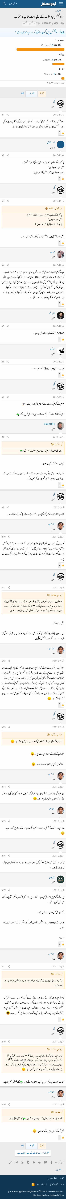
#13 (4, 727)
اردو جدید (51, 1178)
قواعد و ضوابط (54, 1184)
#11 (4, 588)
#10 (4, 537)
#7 (3, 397)
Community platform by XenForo (36, 1192)
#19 (4, 1042)
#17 (4, 890)
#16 (4, 856)
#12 (4, 661)
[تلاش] (4, 4)
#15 (4, 821)
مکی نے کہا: (58, 444)
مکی (61, 23)
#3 (3, 201)
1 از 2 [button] (42, 93)
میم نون (52, 877)
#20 (4, 1105)
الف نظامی (51, 142)
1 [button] (49, 74)
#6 (3, 362)
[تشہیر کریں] (7, 115)
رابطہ (62, 1184)
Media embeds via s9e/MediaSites (48, 1195)
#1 (3, 115)
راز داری (44, 1184)
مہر (60, 1178)
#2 (3, 156)
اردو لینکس (32, 24)
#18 (4, 967)
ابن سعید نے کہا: (56, 595)
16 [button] (47, 45)
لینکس (25, 24)
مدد (38, 1184)
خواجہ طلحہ (52, 313)
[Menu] (61, 4)
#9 (3, 508)
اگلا (33, 93)
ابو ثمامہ (52, 349)
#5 (3, 326)
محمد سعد (52, 252)
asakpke (49, 424)
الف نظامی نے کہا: (55, 209)
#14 (4, 787)
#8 (3, 437)
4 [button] (48, 60)
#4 (3, 265)
